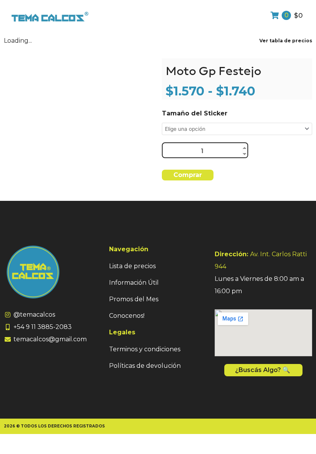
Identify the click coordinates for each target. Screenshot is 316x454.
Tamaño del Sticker (194, 113)
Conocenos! (127, 315)
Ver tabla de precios (285, 40)
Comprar (187, 175)
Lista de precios (132, 266)
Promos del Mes (133, 299)
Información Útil (134, 282)
